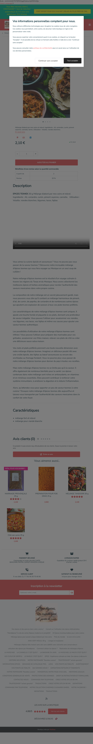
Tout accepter (72, 60)
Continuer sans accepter (48, 61)
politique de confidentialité (42, 48)
